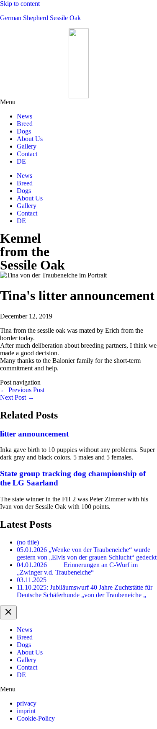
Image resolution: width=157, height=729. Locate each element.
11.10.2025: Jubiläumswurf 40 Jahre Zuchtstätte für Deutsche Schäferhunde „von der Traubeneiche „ (84, 591)
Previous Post (22, 389)
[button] (78, 102)
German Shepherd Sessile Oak (40, 17)
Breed (25, 123)
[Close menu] (8, 612)
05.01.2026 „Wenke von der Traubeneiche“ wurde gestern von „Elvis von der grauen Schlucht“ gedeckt (87, 553)
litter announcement (34, 433)
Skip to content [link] (20, 3)
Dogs (24, 131)
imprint (26, 710)
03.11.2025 (31, 579)
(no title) (28, 542)
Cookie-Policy (36, 718)
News (24, 116)
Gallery (26, 146)
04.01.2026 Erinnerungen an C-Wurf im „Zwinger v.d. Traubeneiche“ (77, 568)
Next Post (17, 397)
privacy (26, 703)
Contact (27, 153)
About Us (30, 138)
